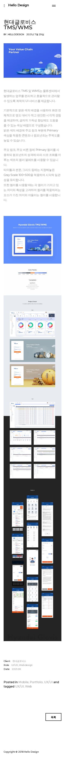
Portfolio (36, 682)
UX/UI (48, 682)
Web (28, 686)
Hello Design (18, 5)
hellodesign (16, 34)
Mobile (23, 682)
